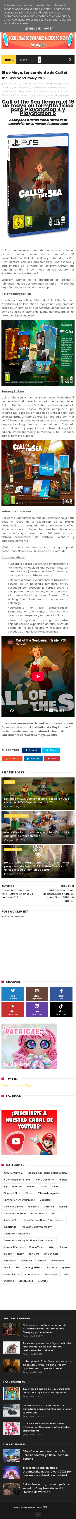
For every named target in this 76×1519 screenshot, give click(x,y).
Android (63, 1179)
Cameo (43, 1186)
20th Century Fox (13, 1172)
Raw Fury (7, 95)
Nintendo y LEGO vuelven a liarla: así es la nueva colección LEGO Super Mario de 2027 (36, 800)
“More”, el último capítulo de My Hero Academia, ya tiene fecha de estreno (46, 1455)
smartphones (32, 1274)
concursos (26, 1260)
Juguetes (7, 87)
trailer (66, 1274)
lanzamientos (21, 87)
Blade (30, 1186)
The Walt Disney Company (36, 1226)
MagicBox (45, 1199)
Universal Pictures (14, 1247)
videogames (46, 95)
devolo (7, 1267)
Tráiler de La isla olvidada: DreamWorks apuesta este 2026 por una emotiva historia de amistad (47, 1471)
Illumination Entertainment (19, 1199)
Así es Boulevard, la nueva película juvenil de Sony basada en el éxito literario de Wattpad (46, 1488)
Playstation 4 (49, 91)
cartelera (34, 1253)
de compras (57, 1260)
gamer (54, 83)
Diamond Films (12, 1193)
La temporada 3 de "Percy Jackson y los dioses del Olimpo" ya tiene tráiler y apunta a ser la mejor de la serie (47, 1364)
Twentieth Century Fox (17, 1233)
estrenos (52, 1267)
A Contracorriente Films (17, 1179)
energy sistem (33, 1267)
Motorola (49, 1206)
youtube (43, 1280)
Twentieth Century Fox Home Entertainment (29, 1240)
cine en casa (51, 1253)
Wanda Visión (36, 1247)
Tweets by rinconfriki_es (17, 1085)
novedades (16, 91)
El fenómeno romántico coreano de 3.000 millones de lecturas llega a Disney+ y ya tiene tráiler (44, 1328)
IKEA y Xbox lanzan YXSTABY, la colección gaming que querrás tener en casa (37, 834)
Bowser (9, 782)
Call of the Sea (40, 83)
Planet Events (39, 1213)
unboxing (9, 1280)
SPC (54, 1213)
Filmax (29, 1193)
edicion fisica (13, 849)
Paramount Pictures (15, 1213)
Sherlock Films (11, 1220)
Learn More (33, 28)
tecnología (51, 1274)
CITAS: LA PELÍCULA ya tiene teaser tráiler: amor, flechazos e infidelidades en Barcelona (46, 1427)
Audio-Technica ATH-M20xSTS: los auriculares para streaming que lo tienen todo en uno (47, 1409)
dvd (18, 1267)
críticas (41, 1260)
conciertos (10, 1260)
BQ (5, 1186)
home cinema (12, 1274)
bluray (20, 1253)
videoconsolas (29, 95)
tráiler (16, 95)
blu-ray (8, 1253)
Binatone (17, 1186)
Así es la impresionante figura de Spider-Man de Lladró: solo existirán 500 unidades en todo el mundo (47, 1346)
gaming (64, 83)
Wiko (51, 1247)
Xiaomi (63, 1247)
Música (63, 1206)
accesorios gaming (16, 815)
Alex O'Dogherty (44, 1179)
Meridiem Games (40, 87)
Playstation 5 (65, 91)
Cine (55, 1186)
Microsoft (33, 1206)
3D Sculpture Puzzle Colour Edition (47, 1172)
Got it (48, 28)
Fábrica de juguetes (49, 1193)
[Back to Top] (38, 1514)
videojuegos (62, 95)
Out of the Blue (33, 91)
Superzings (10, 1226)
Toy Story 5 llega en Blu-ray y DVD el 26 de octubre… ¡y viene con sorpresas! (46, 1390)
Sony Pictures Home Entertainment (44, 1220)
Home (9, 59)
